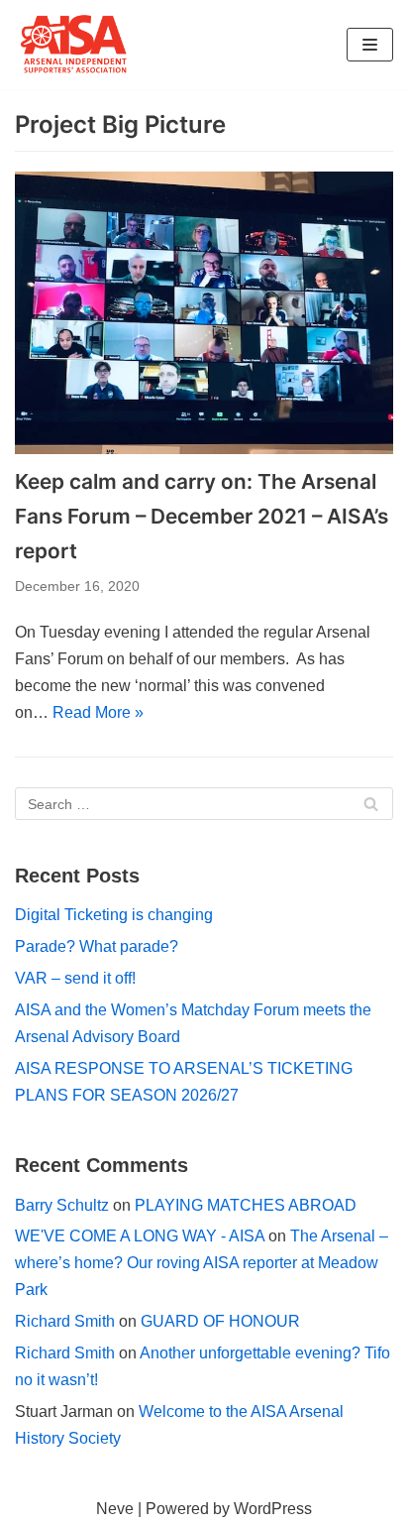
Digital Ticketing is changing (114, 914)
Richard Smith (65, 1321)
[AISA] (74, 44)
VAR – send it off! (75, 978)
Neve (115, 1508)
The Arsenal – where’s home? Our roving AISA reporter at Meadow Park (201, 1263)
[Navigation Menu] (370, 44)
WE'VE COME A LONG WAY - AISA (139, 1236)
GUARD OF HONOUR (220, 1321)
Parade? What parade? (96, 946)
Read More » (98, 712)
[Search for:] (204, 803)
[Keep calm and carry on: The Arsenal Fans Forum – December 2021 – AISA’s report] (204, 313)
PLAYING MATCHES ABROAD (246, 1205)
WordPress (273, 1508)
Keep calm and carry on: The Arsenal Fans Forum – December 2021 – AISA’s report (201, 516)
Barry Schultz (62, 1205)
